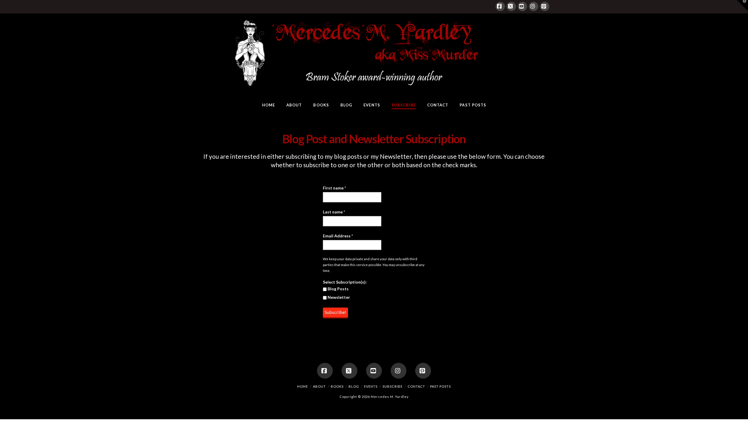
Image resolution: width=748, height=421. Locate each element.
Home (302, 386)
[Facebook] (500, 6)
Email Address (338, 235)
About (319, 386)
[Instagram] (533, 6)
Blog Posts (338, 288)
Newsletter (338, 297)
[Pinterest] (544, 6)
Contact (416, 386)
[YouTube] (522, 6)
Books (337, 386)
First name (334, 187)
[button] (742, 5)
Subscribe (392, 386)
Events (371, 386)
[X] (511, 6)
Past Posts (440, 386)
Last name (334, 211)
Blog (354, 386)
